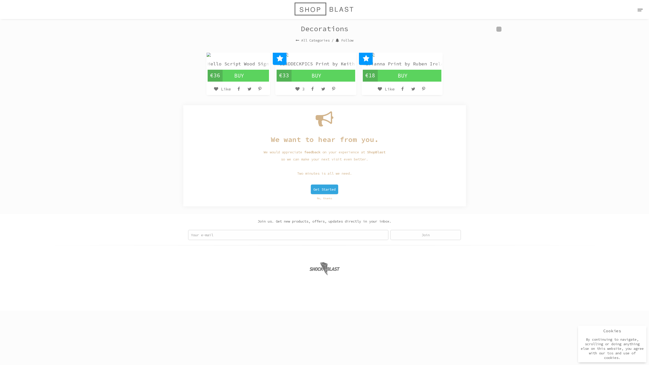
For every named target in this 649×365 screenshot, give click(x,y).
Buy (239, 75)
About (280, 300)
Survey (330, 300)
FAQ (294, 300)
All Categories (315, 40)
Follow (347, 40)
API (316, 300)
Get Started (324, 189)
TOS (305, 300)
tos (610, 353)
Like (224, 89)
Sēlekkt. (365, 300)
